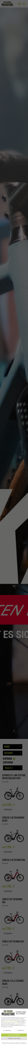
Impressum (24, 1043)
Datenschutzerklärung (10, 1021)
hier (17, 1022)
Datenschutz (18, 1043)
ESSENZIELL (8, 1030)
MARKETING (21, 1030)
